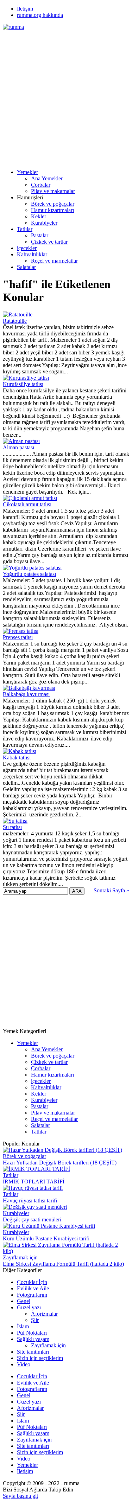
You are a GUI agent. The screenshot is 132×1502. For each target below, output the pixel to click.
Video (23, 1364)
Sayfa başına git (20, 1496)
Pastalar (39, 235)
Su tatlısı (12, 827)
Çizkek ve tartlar (49, 242)
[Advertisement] (66, 96)
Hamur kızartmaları (52, 210)
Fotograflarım (32, 1295)
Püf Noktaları (32, 1333)
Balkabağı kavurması (26, 694)
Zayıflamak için (20, 1257)
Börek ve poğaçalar (52, 204)
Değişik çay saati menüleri (32, 1219)
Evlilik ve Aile (33, 1288)
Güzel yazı (29, 1307)
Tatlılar (24, 229)
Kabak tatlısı (17, 757)
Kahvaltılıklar (32, 254)
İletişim (25, 9)
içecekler (27, 248)
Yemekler (27, 172)
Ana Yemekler (47, 178)
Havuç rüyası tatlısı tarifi (30, 1200)
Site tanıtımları (33, 1352)
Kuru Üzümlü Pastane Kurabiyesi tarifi (46, 1238)
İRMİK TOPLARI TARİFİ (33, 1182)
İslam (23, 1326)
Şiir (35, 1320)
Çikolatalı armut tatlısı (27, 504)
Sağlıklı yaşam (33, 1339)
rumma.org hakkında (40, 15)
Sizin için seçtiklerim (40, 1358)
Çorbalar (40, 185)
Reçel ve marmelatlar (54, 261)
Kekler (38, 216)
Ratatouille (15, 321)
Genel (23, 1301)
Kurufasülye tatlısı (23, 384)
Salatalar (26, 267)
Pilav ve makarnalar (53, 191)
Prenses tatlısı (18, 637)
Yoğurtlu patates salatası (29, 574)
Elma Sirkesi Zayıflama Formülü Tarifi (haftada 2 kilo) (63, 1264)
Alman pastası (18, 447)
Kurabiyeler (44, 223)
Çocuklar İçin (32, 1282)
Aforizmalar (44, 1314)
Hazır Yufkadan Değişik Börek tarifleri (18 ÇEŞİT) (60, 1163)
